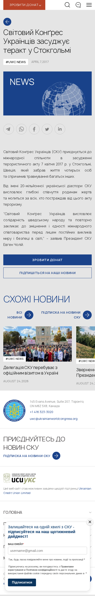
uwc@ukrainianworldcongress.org (54, 419)
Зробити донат (47, 260)
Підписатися (22, 582)
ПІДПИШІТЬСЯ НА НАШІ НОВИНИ (47, 273)
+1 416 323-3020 (41, 412)
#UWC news (16, 62)
